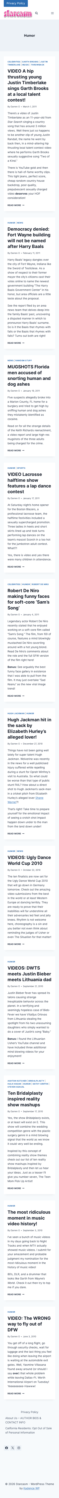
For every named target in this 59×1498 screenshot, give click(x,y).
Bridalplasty (36, 1081)
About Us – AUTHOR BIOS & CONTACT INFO (23, 1420)
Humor (11, 223)
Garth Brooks (30, 62)
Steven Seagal (16, 1087)
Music (25, 65)
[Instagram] (18, 1448)
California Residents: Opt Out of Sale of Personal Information (28, 1430)
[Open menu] (52, 13)
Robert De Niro (40, 584)
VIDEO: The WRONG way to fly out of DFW (29, 1323)
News (20, 223)
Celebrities (14, 62)
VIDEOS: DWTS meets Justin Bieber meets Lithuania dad (29, 973)
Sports (21, 468)
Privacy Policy (16, 3)
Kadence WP (31, 1488)
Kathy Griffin (40, 1084)
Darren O (15, 106)
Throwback (37, 65)
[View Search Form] (36, 13)
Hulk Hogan (14, 1084)
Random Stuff (23, 360)
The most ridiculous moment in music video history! (29, 1217)
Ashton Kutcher (17, 1081)
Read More (16, 205)
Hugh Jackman (16, 713)
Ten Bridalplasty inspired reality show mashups (25, 1098)
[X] (12, 1448)
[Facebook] (6, 1448)
